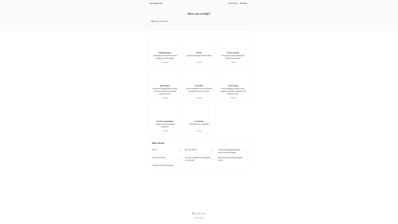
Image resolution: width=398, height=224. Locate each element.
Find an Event (232, 3)
